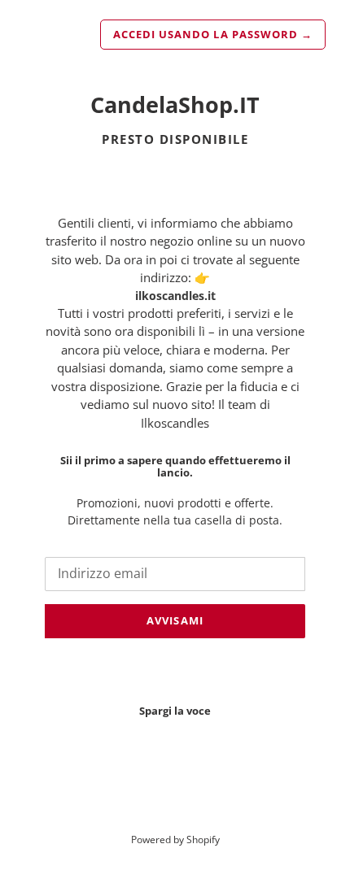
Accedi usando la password (213, 34)
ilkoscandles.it (175, 295)
